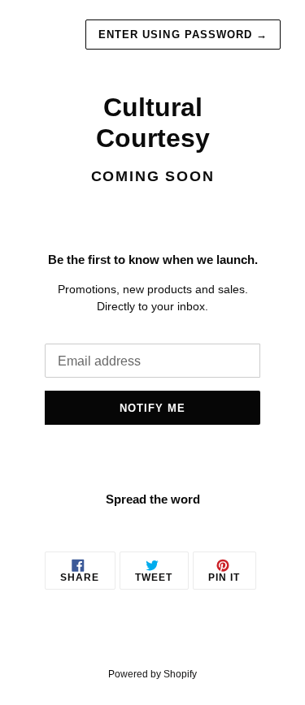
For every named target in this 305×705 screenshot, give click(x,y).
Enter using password (183, 34)
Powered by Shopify (152, 674)
